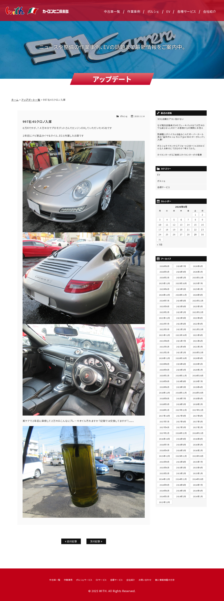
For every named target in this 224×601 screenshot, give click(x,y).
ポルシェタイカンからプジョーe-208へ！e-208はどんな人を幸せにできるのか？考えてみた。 (181, 147)
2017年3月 (181, 427)
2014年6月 (164, 490)
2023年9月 (164, 306)
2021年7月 (181, 340)
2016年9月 (181, 438)
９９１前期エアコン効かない (170, 118)
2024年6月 (181, 300)
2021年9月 (198, 335)
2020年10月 (181, 358)
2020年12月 (197, 352)
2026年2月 (164, 277)
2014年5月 (181, 490)
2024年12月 (164, 294)
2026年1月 (181, 277)
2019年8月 (181, 381)
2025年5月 (181, 289)
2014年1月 (198, 496)
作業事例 (133, 11)
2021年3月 (198, 346)
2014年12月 (164, 479)
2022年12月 (197, 312)
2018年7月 (181, 398)
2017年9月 (181, 415)
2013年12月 (164, 502)
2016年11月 (197, 433)
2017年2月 (198, 427)
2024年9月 (198, 294)
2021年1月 (181, 352)
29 (195, 234)
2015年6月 (164, 467)
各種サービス (186, 11)
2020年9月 (198, 358)
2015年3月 (164, 473)
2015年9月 (164, 461)
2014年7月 (198, 484)
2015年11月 (181, 456)
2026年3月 (198, 271)
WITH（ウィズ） (37, 10)
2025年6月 (164, 289)
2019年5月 (181, 387)
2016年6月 (181, 444)
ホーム (15, 99)
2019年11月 (181, 375)
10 (160, 224)
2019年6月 (164, 387)
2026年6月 (198, 266)
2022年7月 (164, 323)
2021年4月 (181, 346)
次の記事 (95, 541)
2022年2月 (181, 329)
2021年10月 (181, 335)
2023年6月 (181, 306)
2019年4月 (198, 387)
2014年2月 (181, 496)
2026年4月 (181, 271)
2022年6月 (181, 323)
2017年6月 (181, 421)
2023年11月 (197, 300)
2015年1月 (198, 473)
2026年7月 (181, 266)
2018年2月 (198, 404)
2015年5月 (181, 467)
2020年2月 (198, 369)
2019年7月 (198, 381)
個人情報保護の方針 (165, 579)
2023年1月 (181, 312)
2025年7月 (198, 283)
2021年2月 (164, 352)
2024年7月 (164, 300)
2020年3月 (181, 369)
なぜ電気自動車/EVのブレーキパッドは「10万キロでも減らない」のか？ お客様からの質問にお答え (181, 126)
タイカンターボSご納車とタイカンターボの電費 (179, 154)
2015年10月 (197, 456)
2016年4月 (164, 450)
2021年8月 (164, 340)
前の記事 (71, 541)
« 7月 (159, 244)
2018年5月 (164, 404)
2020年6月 (181, 364)
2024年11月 (181, 294)
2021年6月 (198, 340)
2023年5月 (198, 306)
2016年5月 (198, 444)
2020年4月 (164, 369)
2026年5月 (164, 271)
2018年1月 (164, 410)
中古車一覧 (112, 11)
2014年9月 (164, 484)
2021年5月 (164, 346)
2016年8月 (198, 438)
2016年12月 (181, 433)
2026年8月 (164, 266)
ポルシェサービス (84, 579)
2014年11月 (181, 479)
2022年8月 (198, 318)
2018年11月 (181, 392)
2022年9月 (181, 318)
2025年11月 (164, 283)
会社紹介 (209, 11)
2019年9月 (164, 381)
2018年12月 (164, 392)
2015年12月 (164, 456)
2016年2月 (198, 450)
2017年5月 (198, 421)
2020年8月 (164, 364)
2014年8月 (181, 484)
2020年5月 (198, 364)
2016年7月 (164, 444)
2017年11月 (197, 410)
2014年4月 (198, 490)
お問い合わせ (145, 579)
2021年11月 (164, 335)
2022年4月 (198, 323)
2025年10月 (181, 283)
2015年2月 (181, 473)
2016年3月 (181, 450)
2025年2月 (198, 289)
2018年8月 (164, 398)
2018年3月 (181, 404)
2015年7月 (198, 461)
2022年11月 (164, 318)
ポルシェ (153, 11)
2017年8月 (198, 415)
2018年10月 (197, 392)
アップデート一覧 (30, 99)
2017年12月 (181, 410)
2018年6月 (198, 398)
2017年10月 (164, 415)
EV (168, 11)
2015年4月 (198, 467)
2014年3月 (164, 496)
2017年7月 (164, 421)
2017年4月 (164, 427)
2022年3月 (164, 329)
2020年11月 (164, 358)
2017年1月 (164, 433)
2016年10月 (164, 438)
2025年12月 (197, 277)
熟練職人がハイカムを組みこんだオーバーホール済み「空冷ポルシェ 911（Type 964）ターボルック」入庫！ (181, 137)
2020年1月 (164, 375)
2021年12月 (197, 329)
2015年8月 (181, 461)
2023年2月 (164, 312)
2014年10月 (197, 479)
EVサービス (101, 579)
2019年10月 (197, 375)
